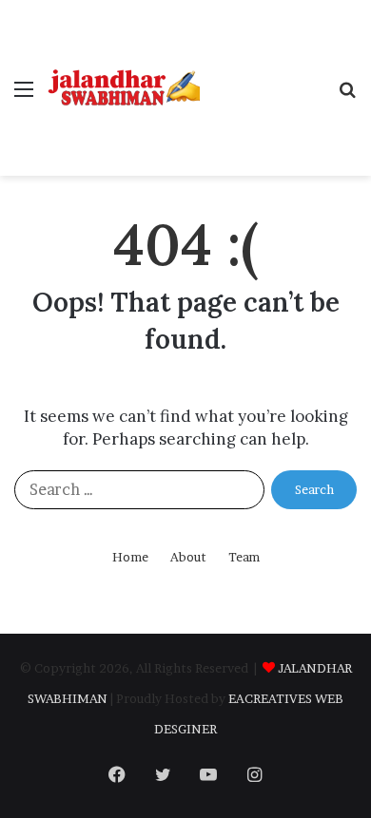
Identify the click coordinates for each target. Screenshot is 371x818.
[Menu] (23, 95)
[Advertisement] (261, 69)
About (188, 556)
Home (130, 556)
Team (244, 556)
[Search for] (347, 95)
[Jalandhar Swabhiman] (124, 88)
